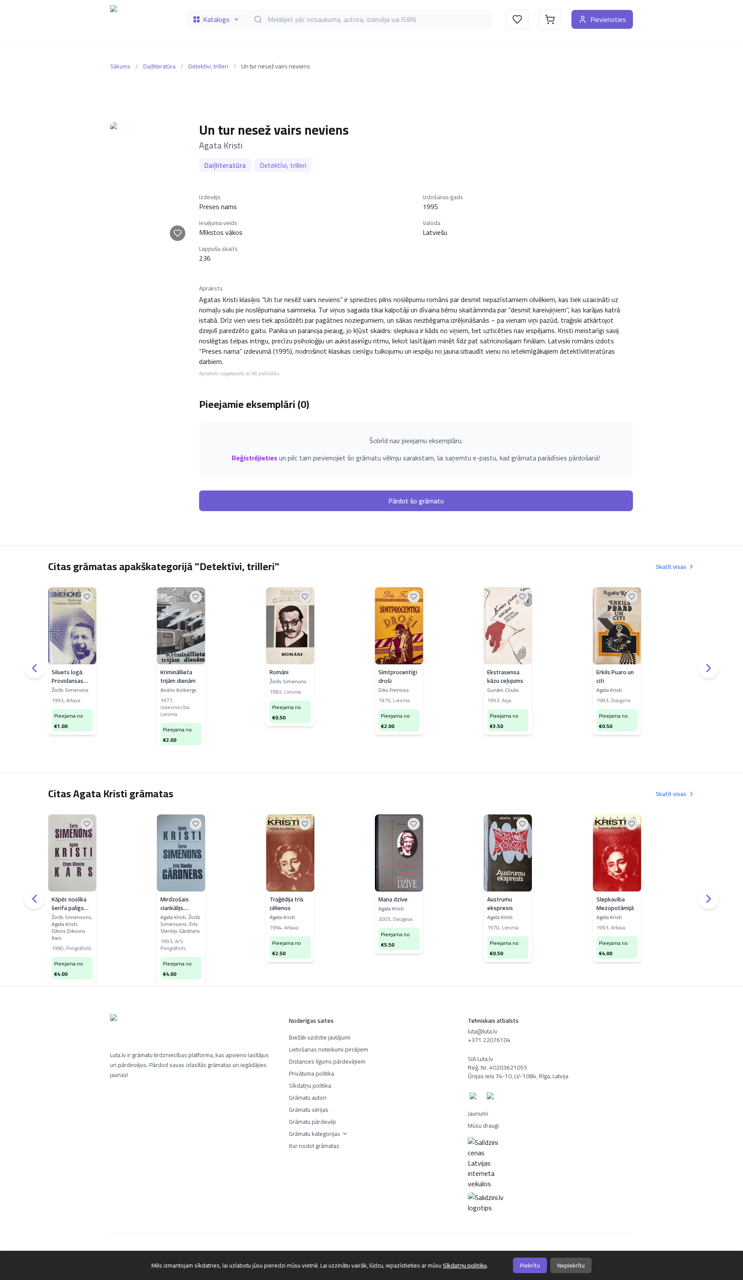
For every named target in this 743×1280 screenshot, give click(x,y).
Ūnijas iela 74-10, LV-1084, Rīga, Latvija (518, 1076)
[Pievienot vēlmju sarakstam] (177, 233)
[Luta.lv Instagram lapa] (492, 1097)
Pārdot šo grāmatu (416, 500)
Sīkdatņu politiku (465, 1265)
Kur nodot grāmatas (314, 1146)
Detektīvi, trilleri (208, 66)
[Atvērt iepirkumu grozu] (550, 19)
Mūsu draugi (483, 1125)
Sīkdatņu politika (310, 1085)
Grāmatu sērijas (309, 1109)
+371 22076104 (489, 1040)
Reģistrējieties (254, 457)
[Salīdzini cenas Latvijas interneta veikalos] (550, 1163)
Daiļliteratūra (159, 66)
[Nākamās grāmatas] (708, 668)
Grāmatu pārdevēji (312, 1122)
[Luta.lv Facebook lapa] (475, 1097)
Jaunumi (478, 1113)
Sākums (120, 66)
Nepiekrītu (571, 1265)
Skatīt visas (671, 566)
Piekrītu (530, 1265)
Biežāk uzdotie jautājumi (319, 1037)
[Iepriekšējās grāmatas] (34, 668)
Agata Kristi (221, 145)
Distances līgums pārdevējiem (327, 1061)
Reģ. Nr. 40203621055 (497, 1067)
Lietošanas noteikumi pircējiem (328, 1049)
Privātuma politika (311, 1073)
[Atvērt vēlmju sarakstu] (517, 19)
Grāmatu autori (307, 1097)
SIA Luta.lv (480, 1059)
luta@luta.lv (482, 1031)
